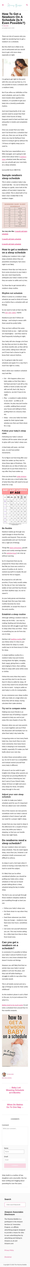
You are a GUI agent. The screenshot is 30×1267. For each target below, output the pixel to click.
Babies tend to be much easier (12, 1005)
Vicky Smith (5, 25)
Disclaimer (8, 1257)
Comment (5, 1125)
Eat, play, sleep (10, 313)
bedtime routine (16, 639)
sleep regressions (16, 548)
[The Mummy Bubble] (15, 5)
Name (6, 1148)
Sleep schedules (8, 1077)
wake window (21, 476)
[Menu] (3, 5)
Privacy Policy (9, 1250)
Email (6, 1157)
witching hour (11, 553)
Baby (3, 1077)
